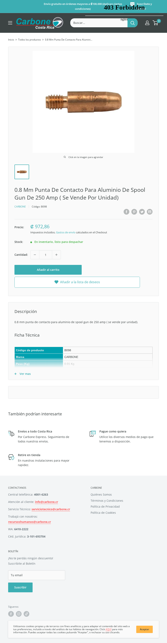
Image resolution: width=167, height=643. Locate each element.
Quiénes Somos (101, 494)
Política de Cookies (103, 513)
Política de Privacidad (105, 506)
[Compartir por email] (150, 211)
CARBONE (20, 206)
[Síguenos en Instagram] (19, 614)
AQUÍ (108, 629)
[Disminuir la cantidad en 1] (35, 254)
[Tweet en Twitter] (142, 211)
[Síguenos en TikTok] (26, 614)
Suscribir (20, 587)
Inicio (11, 39)
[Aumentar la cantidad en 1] (56, 254)
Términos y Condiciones (107, 501)
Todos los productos (29, 39)
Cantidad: (21, 255)
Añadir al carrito (48, 270)
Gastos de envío (65, 232)
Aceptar (144, 629)
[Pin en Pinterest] (134, 211)
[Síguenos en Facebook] (11, 614)
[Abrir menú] (10, 22)
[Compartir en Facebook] (126, 211)
